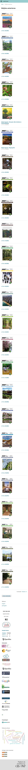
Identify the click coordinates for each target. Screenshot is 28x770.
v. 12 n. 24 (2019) (5, 541)
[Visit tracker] (2, 714)
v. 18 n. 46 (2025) (5, 30)
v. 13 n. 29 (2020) (5, 426)
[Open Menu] (1, 1)
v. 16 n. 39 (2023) (5, 195)
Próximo (23, 591)
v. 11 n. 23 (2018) (5, 564)
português (4, 605)
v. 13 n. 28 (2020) (5, 450)
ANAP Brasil (5, 1)
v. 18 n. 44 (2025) (5, 76)
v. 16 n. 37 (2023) (5, 240)
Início (2, 4)
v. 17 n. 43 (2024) (5, 99)
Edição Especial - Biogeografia (8, 147)
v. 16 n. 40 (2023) (5, 172)
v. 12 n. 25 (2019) (5, 518)
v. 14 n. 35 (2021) (5, 286)
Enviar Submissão (6, 595)
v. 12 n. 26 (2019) (5, 495)
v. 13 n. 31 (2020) (5, 377)
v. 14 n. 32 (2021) (5, 354)
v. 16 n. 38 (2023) (5, 217)
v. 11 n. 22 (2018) (5, 587)
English (3, 603)
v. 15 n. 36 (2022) (5, 263)
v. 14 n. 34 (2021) (5, 309)
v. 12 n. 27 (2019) (5, 473)
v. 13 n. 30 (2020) (5, 401)
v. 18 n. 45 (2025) (5, 53)
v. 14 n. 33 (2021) (5, 332)
